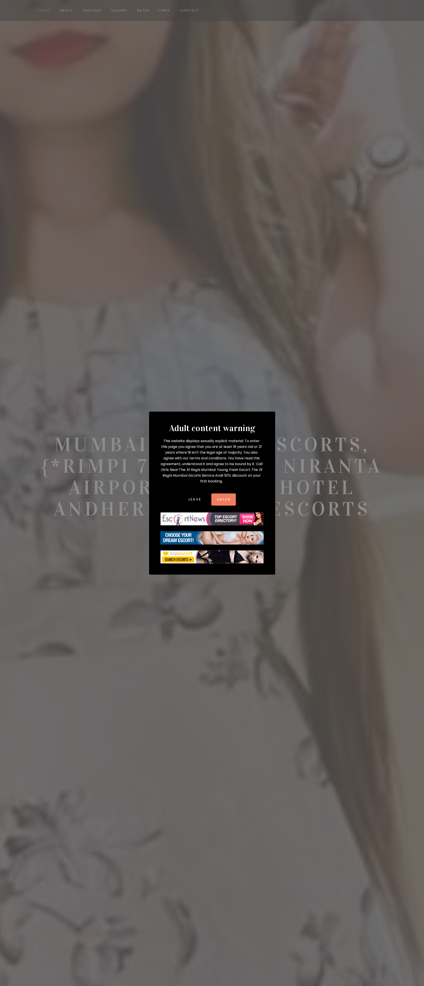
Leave (194, 499)
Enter (223, 499)
